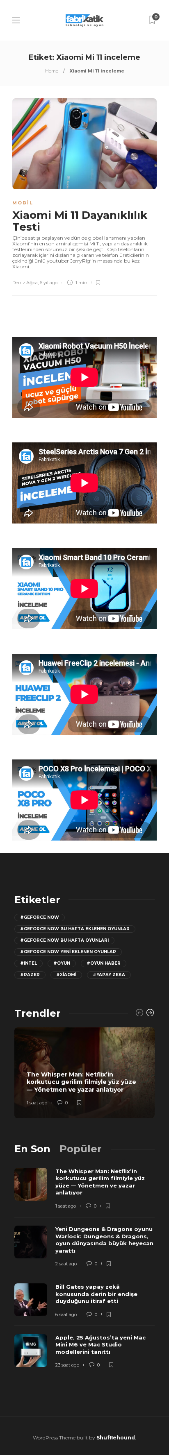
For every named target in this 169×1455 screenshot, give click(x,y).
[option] (84, 1072)
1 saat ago (37, 1103)
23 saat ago (67, 1365)
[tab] (32, 1149)
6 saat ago (66, 1314)
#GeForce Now (39, 917)
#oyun (61, 963)
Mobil (22, 203)
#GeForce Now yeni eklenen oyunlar (68, 951)
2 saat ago (66, 1264)
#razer (30, 974)
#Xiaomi (66, 974)
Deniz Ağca (25, 283)
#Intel (28, 963)
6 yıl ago (48, 283)
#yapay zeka (109, 974)
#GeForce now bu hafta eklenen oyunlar (75, 928)
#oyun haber (104, 963)
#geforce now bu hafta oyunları (64, 940)
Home (51, 71)
